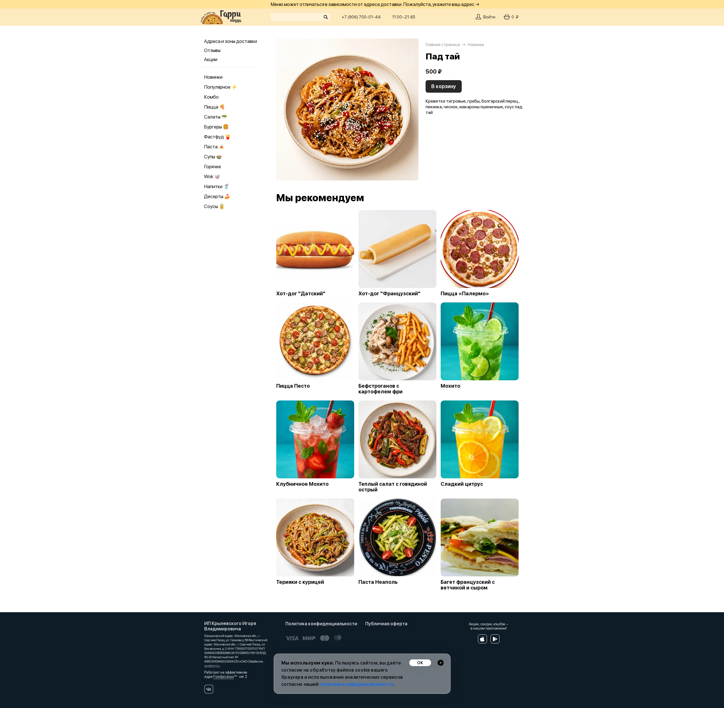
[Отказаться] (440, 663)
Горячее (212, 166)
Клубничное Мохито (302, 484)
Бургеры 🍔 (216, 127)
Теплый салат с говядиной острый (392, 487)
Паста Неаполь (378, 582)
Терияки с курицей (300, 582)
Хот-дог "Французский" (389, 293)
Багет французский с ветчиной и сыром (468, 585)
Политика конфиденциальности (321, 623)
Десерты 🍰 (217, 196)
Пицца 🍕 (214, 107)
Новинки (213, 77)
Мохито (450, 386)
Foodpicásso (223, 676)
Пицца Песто (293, 386)
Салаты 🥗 (215, 117)
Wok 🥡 (212, 176)
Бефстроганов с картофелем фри (380, 389)
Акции (210, 59)
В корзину (443, 86)
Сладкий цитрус (462, 484)
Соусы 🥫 (214, 206)
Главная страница (443, 44)
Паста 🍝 (214, 147)
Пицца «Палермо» (465, 293)
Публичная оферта (386, 623)
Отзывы (212, 50)
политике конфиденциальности (356, 684)
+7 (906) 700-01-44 (361, 17)
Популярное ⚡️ (220, 87)
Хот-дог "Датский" (300, 293)
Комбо (211, 97)
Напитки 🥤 (216, 186)
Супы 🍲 (213, 156)
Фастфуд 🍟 (217, 137)
